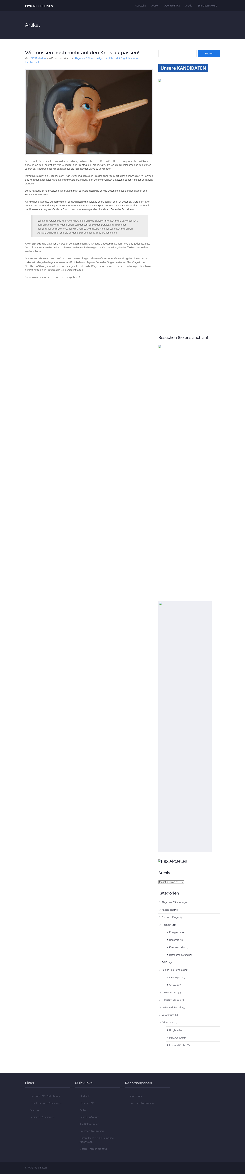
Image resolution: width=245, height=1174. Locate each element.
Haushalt (174, 940)
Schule (173, 985)
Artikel (155, 5)
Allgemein (102, 58)
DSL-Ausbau (176, 1037)
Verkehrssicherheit (172, 1007)
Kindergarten (176, 977)
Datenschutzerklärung (92, 1131)
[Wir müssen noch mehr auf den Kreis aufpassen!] (89, 112)
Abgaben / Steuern (85, 58)
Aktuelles (178, 861)
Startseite (140, 5)
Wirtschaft (167, 1022)
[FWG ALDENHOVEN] (39, 5)
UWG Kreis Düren (171, 1000)
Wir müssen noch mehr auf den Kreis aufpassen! (82, 52)
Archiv (188, 5)
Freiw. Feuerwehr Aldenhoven (45, 1103)
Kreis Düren (36, 1110)
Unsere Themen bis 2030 (93, 1149)
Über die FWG (172, 5)
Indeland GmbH (177, 1045)
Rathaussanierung (179, 955)
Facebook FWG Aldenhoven (45, 1096)
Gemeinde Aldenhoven (42, 1117)
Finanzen (133, 58)
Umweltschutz (170, 992)
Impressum (136, 1096)
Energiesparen (177, 932)
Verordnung (168, 1015)
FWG (164, 962)
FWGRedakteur (38, 58)
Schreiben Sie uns (207, 5)
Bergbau (173, 1030)
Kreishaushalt (32, 62)
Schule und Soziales (173, 970)
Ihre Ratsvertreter (89, 1124)
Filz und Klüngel (118, 58)
